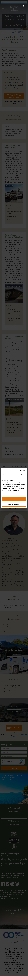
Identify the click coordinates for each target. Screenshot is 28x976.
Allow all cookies (14, 499)
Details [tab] (14, 474)
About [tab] (23, 474)
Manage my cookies (13, 504)
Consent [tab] (5, 474)
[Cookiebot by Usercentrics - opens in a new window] (19, 470)
